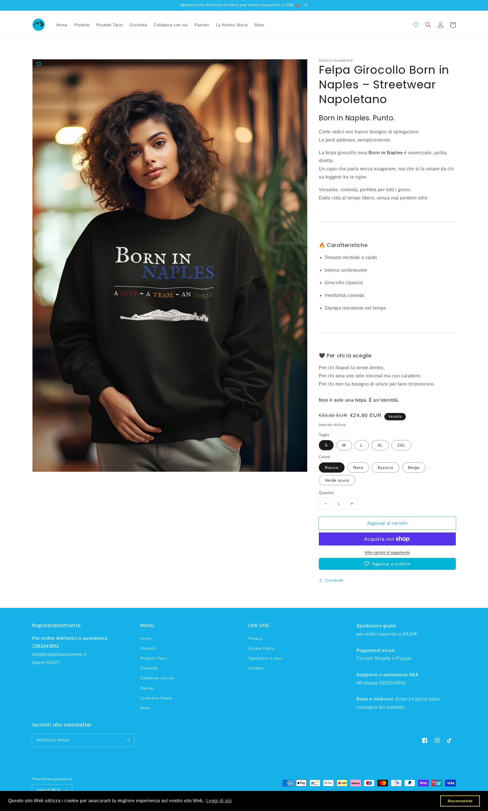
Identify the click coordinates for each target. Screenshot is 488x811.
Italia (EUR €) (48, 790)
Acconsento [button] (460, 801)
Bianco (332, 467)
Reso (145, 708)
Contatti (255, 668)
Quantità (326, 493)
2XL (401, 445)
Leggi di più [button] (219, 800)
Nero (358, 467)
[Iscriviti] (127, 740)
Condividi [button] (334, 580)
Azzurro (385, 467)
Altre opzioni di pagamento (387, 553)
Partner (147, 688)
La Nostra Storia (156, 698)
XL (380, 445)
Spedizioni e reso (265, 658)
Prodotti (148, 648)
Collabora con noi (157, 678)
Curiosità (149, 668)
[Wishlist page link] (416, 24)
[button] (428, 25)
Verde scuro (337, 480)
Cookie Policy (261, 648)
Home (146, 638)
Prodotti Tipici (153, 658)
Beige (414, 467)
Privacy (255, 638)
